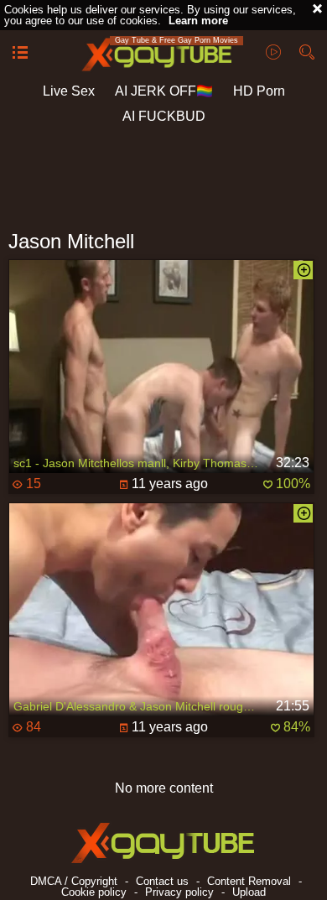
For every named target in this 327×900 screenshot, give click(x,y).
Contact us (162, 881)
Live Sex (69, 91)
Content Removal (249, 881)
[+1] (20, 54)
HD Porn (259, 91)
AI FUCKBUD (163, 116)
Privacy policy (179, 892)
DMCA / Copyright (73, 881)
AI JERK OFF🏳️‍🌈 (164, 91)
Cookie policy (94, 892)
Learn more (198, 20)
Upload (249, 892)
